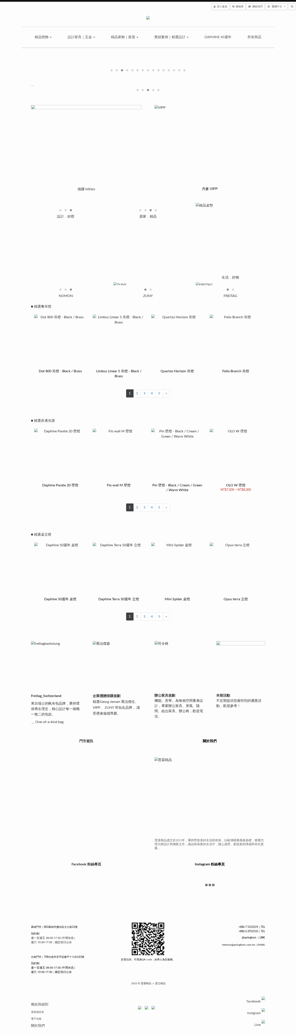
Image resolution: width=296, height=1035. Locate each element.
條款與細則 (39, 1004)
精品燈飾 (42, 37)
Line (257, 1025)
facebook (254, 1001)
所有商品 (254, 37)
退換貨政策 (37, 1012)
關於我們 (38, 1025)
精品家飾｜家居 (123, 37)
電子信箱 (36, 1018)
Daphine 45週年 (218, 37)
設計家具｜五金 (80, 37)
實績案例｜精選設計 (170, 37)
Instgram (254, 1013)
